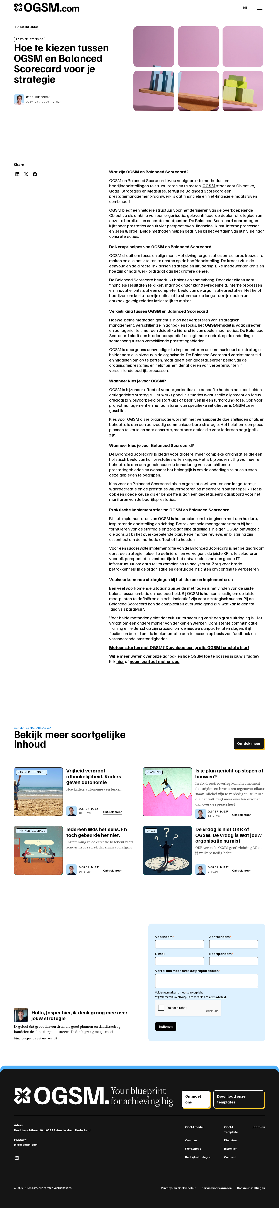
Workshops (193, 1148)
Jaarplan (259, 1127)
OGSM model (194, 1127)
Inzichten (230, 1148)
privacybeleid (217, 997)
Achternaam (220, 936)
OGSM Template (231, 1129)
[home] (46, 8)
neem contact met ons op (154, 661)
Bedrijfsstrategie (197, 1157)
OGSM (208, 185)
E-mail (161, 953)
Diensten (230, 1140)
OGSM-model (218, 325)
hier (120, 661)
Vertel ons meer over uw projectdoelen (187, 970)
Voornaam (164, 936)
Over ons (191, 1140)
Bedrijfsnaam (221, 953)
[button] (245, 8)
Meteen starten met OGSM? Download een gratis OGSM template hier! (179, 647)
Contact (230, 1157)
